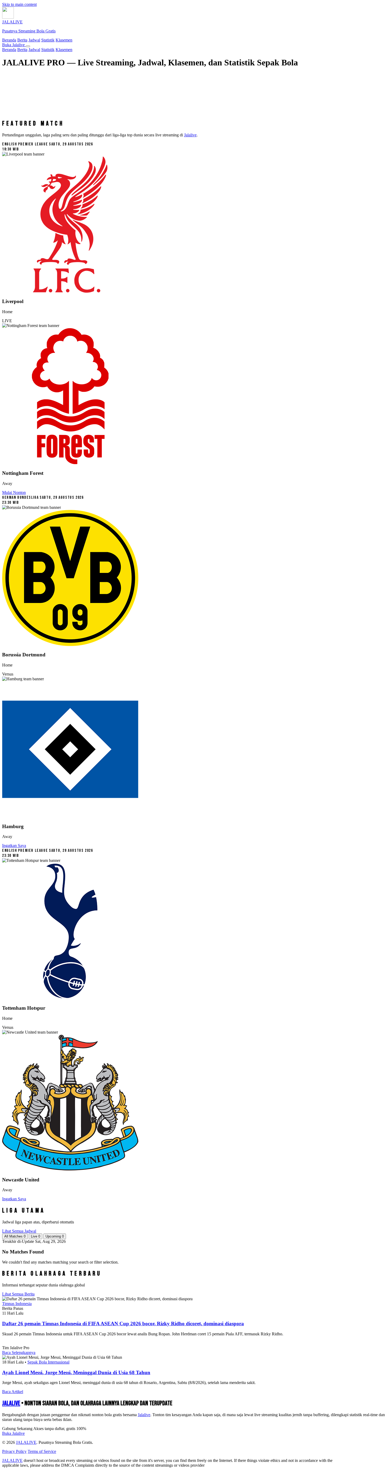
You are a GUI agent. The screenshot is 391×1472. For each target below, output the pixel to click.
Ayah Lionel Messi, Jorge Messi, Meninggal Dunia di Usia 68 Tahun (76, 1372)
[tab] (15, 1236)
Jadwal (34, 40)
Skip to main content (19, 4)
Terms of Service (42, 1451)
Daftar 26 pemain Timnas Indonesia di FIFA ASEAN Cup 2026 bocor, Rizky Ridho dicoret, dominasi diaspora (123, 1323)
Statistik (48, 40)
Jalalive (190, 135)
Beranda (9, 40)
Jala (144, 1414)
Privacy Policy (14, 1451)
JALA (11, 1403)
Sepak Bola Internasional (48, 1362)
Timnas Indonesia (17, 1303)
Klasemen (64, 40)
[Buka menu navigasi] (28, 46)
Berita (22, 40)
